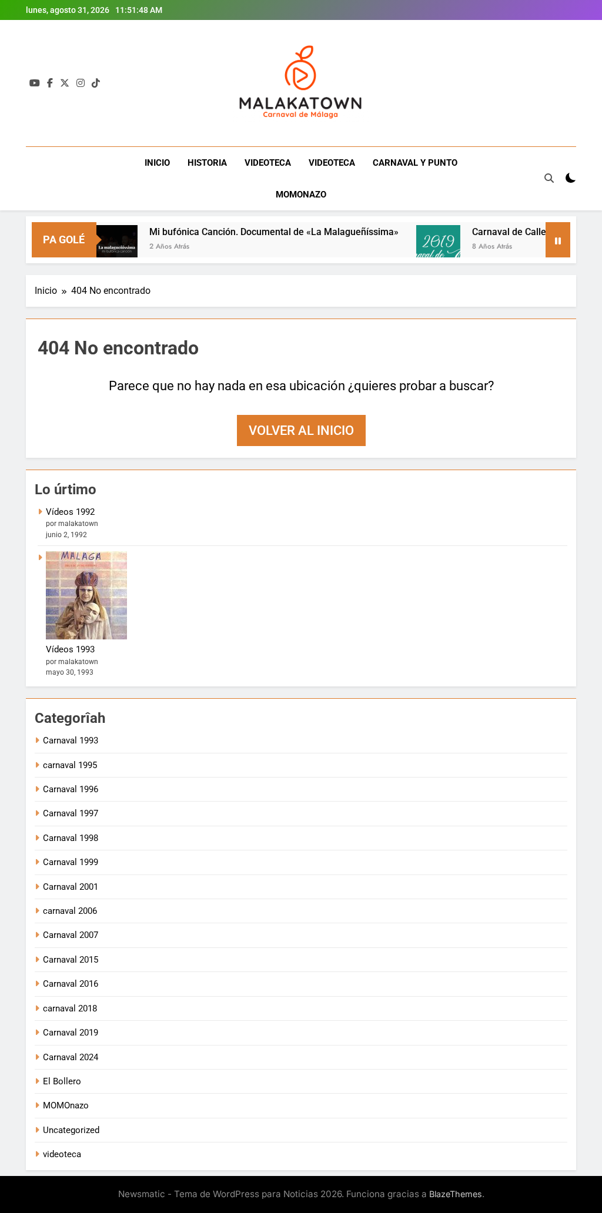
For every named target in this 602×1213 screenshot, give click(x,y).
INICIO (157, 163)
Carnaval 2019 (70, 1032)
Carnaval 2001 (70, 887)
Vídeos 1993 (70, 649)
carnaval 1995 (70, 765)
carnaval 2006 (70, 911)
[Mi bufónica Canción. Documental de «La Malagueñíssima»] (99, 247)
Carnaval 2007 (70, 935)
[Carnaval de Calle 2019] (422, 247)
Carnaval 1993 (70, 740)
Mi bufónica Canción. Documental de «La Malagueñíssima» (257, 231)
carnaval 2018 (70, 1008)
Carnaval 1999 (70, 862)
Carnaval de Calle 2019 (504, 231)
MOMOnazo (66, 1105)
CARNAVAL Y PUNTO (415, 163)
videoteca (62, 1154)
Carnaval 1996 (70, 789)
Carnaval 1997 (70, 813)
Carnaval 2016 (70, 984)
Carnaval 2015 (70, 959)
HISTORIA (207, 163)
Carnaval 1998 (70, 838)
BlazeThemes (455, 1194)
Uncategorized (71, 1130)
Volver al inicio (301, 430)
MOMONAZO (301, 194)
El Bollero (62, 1081)
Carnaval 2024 (70, 1057)
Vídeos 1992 (70, 512)
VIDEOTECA (268, 163)
